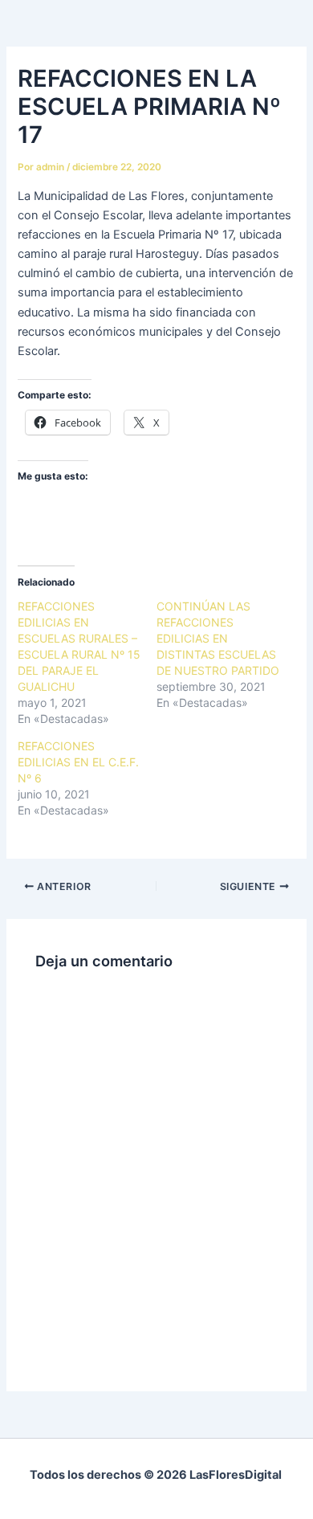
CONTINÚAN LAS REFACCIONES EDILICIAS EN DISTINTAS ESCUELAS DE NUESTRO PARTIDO (217, 638)
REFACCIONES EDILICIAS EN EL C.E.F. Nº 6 (78, 762)
